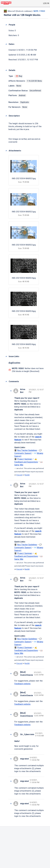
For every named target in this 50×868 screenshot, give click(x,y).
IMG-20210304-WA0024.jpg (24, 278)
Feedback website (22, 684)
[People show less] (6, 24)
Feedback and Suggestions (26, 462)
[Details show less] (6, 70)
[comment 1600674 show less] (10, 579)
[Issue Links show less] (6, 356)
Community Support (23, 453)
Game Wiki (18, 465)
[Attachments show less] (6, 150)
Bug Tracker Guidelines (27, 450)
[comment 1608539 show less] (10, 694)
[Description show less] (6, 115)
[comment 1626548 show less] (10, 673)
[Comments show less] (6, 381)
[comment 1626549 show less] (10, 390)
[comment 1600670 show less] (10, 803)
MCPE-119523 (39, 11)
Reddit (27, 475)
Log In (46, 3)
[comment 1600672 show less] (10, 734)
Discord (19, 475)
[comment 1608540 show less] (10, 485)
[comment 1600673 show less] (10, 714)
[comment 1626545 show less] (10, 758)
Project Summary (24, 459)
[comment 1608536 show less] (10, 781)
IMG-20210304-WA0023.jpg (24, 178)
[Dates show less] (6, 44)
